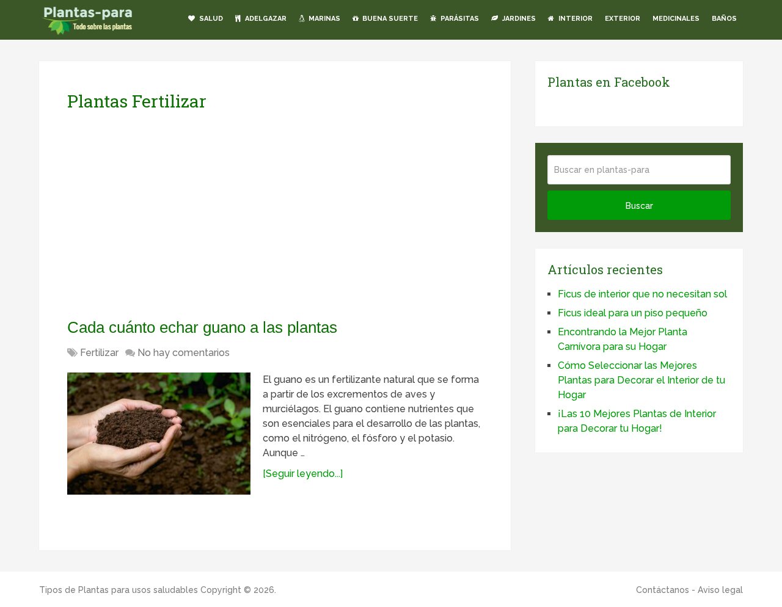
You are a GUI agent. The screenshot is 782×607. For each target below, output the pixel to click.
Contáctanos (662, 590)
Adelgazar (265, 19)
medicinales (676, 19)
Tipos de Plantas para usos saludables (118, 590)
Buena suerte (389, 19)
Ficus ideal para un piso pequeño (632, 313)
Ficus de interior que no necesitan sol (642, 294)
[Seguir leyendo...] (303, 473)
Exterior (622, 19)
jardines (518, 19)
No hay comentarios (183, 352)
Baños (724, 19)
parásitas (459, 19)
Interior (575, 19)
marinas (323, 19)
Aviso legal (720, 590)
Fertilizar (99, 352)
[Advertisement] (182, 214)
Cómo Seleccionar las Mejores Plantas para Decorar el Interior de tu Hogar (641, 380)
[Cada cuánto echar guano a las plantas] (158, 434)
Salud (210, 19)
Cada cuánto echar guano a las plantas (202, 327)
